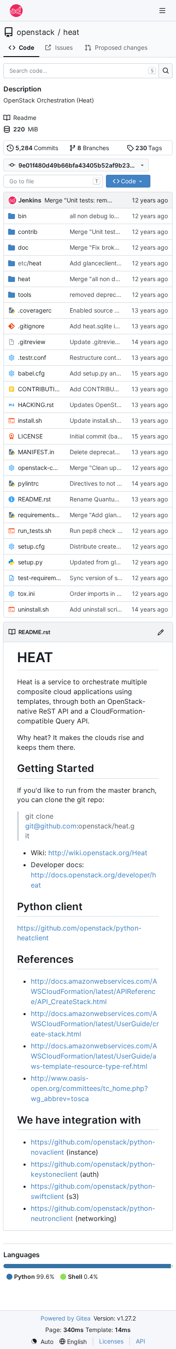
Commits (37, 147)
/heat (29, 263)
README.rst (34, 499)
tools (24, 294)
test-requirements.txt (39, 577)
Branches (93, 147)
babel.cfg (31, 373)
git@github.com (50, 826)
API (140, 1341)
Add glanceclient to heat (104, 263)
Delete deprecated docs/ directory (118, 451)
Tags (148, 147)
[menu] (42, 1341)
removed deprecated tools (107, 294)
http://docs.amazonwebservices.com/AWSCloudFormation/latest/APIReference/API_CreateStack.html (94, 991)
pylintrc (28, 483)
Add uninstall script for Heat (108, 609)
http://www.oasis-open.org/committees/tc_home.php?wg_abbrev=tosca (89, 1088)
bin (22, 215)
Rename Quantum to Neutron (110, 499)
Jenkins (29, 200)
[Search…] (165, 71)
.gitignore (31, 326)
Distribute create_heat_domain (112, 546)
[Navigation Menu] (163, 10)
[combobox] (53, 181)
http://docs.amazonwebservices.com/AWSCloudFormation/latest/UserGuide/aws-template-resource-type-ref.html (94, 1056)
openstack (36, 32)
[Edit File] (160, 632)
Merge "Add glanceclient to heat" (116, 514)
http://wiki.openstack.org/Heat (97, 852)
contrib (28, 231)
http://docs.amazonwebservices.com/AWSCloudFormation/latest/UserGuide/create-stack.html (95, 1023)
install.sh (30, 420)
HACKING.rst (36, 404)
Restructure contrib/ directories (113, 357)
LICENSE (30, 436)
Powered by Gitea (66, 1318)
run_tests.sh (34, 530)
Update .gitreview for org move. (114, 341)
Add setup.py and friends (105, 373)
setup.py (30, 562)
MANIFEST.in (36, 451)
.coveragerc (35, 310)
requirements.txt (39, 514)
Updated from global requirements (118, 562)
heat (71, 32)
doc (23, 247)
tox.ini (26, 593)
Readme (24, 117)
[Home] (16, 10)
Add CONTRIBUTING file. (105, 389)
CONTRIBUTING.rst (39, 389)
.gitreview (31, 341)
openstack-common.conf (39, 467)
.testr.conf (32, 357)
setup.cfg (31, 546)
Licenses (111, 1341)
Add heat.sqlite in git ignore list (113, 326)
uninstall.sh (33, 609)
